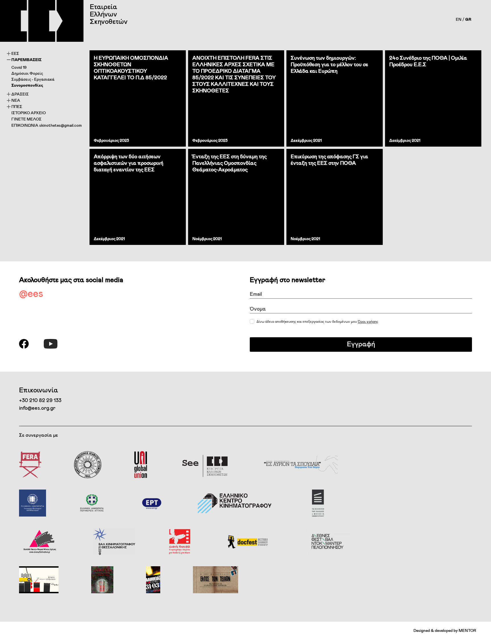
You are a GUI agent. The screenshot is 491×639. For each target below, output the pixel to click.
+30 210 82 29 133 (40, 400)
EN (458, 19)
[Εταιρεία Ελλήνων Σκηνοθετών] (42, 21)
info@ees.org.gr (37, 408)
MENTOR (467, 630)
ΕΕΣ (15, 53)
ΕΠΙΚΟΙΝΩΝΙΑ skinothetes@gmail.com (46, 125)
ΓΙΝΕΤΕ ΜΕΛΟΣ (26, 118)
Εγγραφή (361, 344)
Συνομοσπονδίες (27, 85)
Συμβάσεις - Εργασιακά (33, 79)
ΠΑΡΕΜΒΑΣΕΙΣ (26, 59)
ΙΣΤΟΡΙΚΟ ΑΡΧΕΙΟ (28, 112)
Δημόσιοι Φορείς (27, 73)
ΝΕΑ (15, 100)
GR (468, 19)
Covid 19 (18, 67)
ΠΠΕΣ (16, 106)
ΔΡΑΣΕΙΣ (20, 93)
